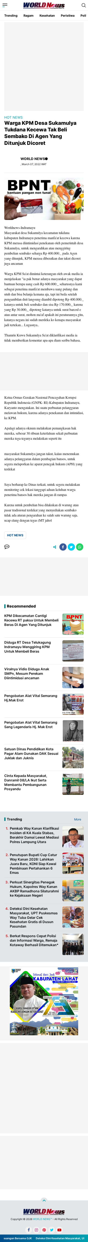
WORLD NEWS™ (42, 1219)
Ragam (28, 15)
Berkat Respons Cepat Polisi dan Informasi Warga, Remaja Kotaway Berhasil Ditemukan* (34, 940)
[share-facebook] (63, 547)
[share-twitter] (71, 547)
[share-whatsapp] (79, 547)
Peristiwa (68, 15)
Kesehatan (47, 15)
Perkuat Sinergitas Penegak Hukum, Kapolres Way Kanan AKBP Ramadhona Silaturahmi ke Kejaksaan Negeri (34, 888)
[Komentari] (6, 547)
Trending (11, 15)
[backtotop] (44, 1201)
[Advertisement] (44, 66)
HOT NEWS (13, 117)
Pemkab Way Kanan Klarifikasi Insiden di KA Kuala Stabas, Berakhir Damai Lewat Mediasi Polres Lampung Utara (34, 835)
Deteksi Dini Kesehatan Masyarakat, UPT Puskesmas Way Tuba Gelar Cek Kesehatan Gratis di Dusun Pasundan (34, 917)
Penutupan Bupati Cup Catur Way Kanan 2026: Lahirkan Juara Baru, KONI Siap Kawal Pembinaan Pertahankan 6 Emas (33, 864)
